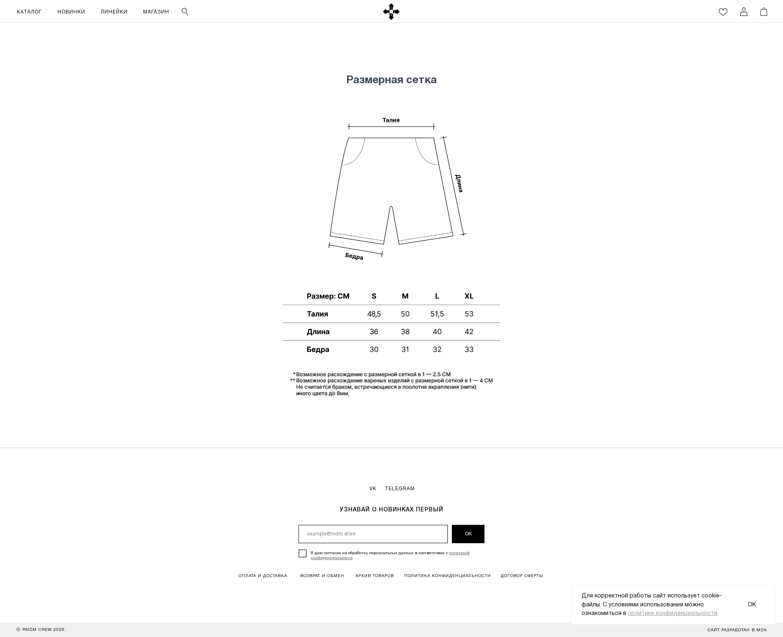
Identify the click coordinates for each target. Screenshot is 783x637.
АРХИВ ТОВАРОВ (375, 576)
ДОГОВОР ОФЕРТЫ (522, 576)
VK (372, 489)
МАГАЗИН (156, 12)
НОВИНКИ (71, 12)
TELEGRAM (400, 489)
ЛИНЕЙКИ (114, 12)
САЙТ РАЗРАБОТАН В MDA (737, 630)
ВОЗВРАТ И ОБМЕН (322, 576)
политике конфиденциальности (672, 613)
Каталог (29, 12)
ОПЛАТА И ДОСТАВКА (263, 576)
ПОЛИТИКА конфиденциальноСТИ (447, 576)
